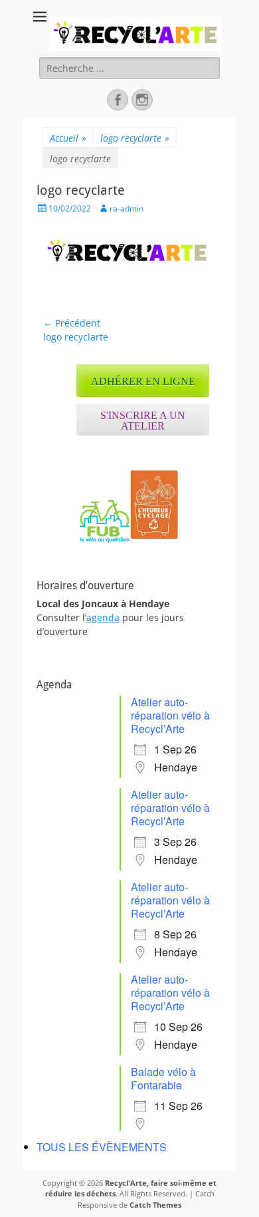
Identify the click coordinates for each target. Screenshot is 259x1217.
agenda (103, 617)
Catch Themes (155, 1205)
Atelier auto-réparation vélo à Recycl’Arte (170, 715)
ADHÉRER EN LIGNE (143, 381)
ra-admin (126, 208)
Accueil (68, 138)
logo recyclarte (134, 138)
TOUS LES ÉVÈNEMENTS (102, 1146)
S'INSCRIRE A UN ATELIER (142, 421)
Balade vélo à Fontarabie (163, 1078)
